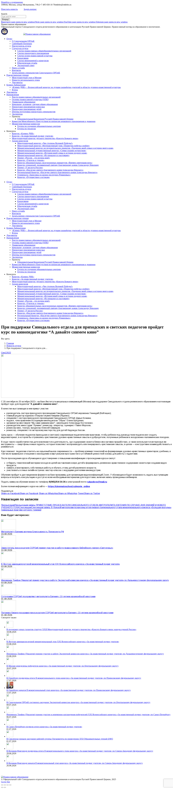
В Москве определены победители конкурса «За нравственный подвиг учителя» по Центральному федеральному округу (62, 666)
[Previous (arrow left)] (2, 787)
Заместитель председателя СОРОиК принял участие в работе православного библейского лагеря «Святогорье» (57, 548)
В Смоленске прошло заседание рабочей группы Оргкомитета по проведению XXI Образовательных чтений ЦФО (59, 739)
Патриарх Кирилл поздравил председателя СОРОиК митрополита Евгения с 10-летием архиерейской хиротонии (57, 613)
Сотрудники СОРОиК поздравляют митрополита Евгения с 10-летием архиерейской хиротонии (48, 596)
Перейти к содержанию (12, 2)
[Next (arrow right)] (5, 787)
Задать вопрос (30, 9)
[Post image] (8, 529)
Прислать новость (9, 9)
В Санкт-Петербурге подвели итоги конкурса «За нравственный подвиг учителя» (44, 727)
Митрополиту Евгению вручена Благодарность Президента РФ (32, 532)
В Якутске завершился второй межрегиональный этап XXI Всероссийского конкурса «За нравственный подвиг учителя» (60, 564)
